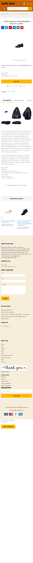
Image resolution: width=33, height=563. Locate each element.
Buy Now (16, 81)
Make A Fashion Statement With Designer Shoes (13, 316)
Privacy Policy (4, 381)
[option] (8, 216)
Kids (2, 353)
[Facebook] (1, 326)
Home (2, 13)
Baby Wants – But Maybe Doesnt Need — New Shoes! (15, 314)
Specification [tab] (19, 100)
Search (30, 8)
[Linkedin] (7, 326)
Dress (8, 91)
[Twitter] (4, 326)
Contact (3, 379)
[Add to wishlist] (11, 218)
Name (2, 273)
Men (2, 351)
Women (3, 348)
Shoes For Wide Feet (6, 310)
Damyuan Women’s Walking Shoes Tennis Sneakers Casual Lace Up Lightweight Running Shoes (24, 223)
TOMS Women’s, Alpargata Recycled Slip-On (8, 221)
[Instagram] (9, 326)
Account (3, 362)
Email (2, 278)
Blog (2, 359)
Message (3, 284)
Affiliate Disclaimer (6, 385)
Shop (7, 13)
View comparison (8, 426)
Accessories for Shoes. (7, 355)
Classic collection (5, 357)
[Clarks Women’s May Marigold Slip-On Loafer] (2, 27)
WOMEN (13, 91)
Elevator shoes (5, 318)
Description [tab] (7, 100)
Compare (24, 86)
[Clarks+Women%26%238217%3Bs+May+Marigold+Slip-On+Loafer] (6, 27)
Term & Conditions (6, 383)
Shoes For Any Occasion (7, 312)
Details (3, 67)
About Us (3, 376)
